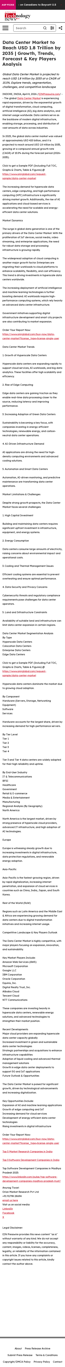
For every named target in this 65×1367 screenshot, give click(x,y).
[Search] (45, 28)
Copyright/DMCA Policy (17, 1361)
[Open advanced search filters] (52, 28)
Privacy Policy (42, 1361)
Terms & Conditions (47, 1355)
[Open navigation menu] (5, 28)
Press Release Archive (37, 1348)
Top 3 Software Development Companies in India (30, 1159)
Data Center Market (29, 98)
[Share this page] (60, 28)
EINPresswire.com (49, 94)
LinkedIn (7, 1208)
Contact (57, 1361)
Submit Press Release (20, 1355)
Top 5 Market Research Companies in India (27, 1151)
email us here (10, 1200)
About (18, 1348)
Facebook (8, 1212)
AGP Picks (8, 4)
